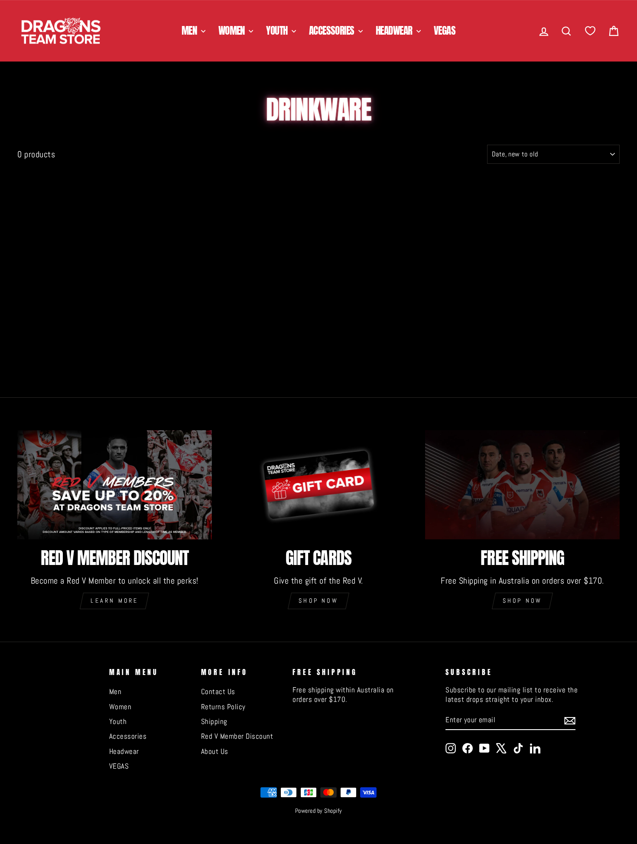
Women (232, 30)
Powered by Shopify (318, 811)
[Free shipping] (522, 484)
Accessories (332, 30)
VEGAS (444, 30)
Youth (277, 30)
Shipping (214, 721)
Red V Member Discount (237, 736)
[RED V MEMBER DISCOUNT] (114, 484)
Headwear (395, 30)
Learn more (114, 600)
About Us (214, 751)
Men (190, 30)
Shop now (318, 600)
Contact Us (218, 691)
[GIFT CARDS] (318, 484)
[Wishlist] (590, 31)
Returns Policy (223, 706)
